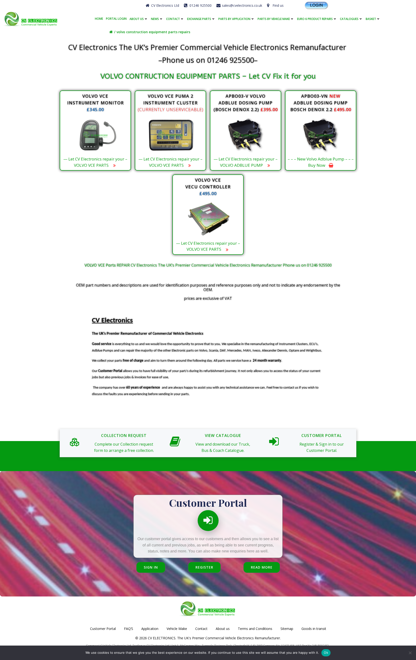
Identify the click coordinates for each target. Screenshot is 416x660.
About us (137, 18)
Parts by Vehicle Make (274, 18)
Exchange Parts (199, 18)
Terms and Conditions (255, 628)
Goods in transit (313, 628)
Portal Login (116, 18)
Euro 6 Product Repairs (315, 18)
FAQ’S (128, 628)
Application (149, 628)
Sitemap (286, 628)
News (155, 18)
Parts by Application (234, 18)
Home (99, 18)
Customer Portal (103, 628)
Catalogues (349, 18)
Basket (371, 18)
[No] (410, 652)
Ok (326, 652)
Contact (173, 18)
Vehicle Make (177, 628)
